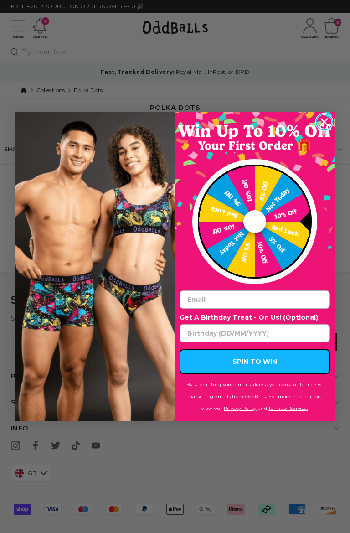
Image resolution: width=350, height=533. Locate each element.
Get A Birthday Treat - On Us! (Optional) (249, 317)
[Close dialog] (324, 122)
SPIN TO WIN (254, 361)
